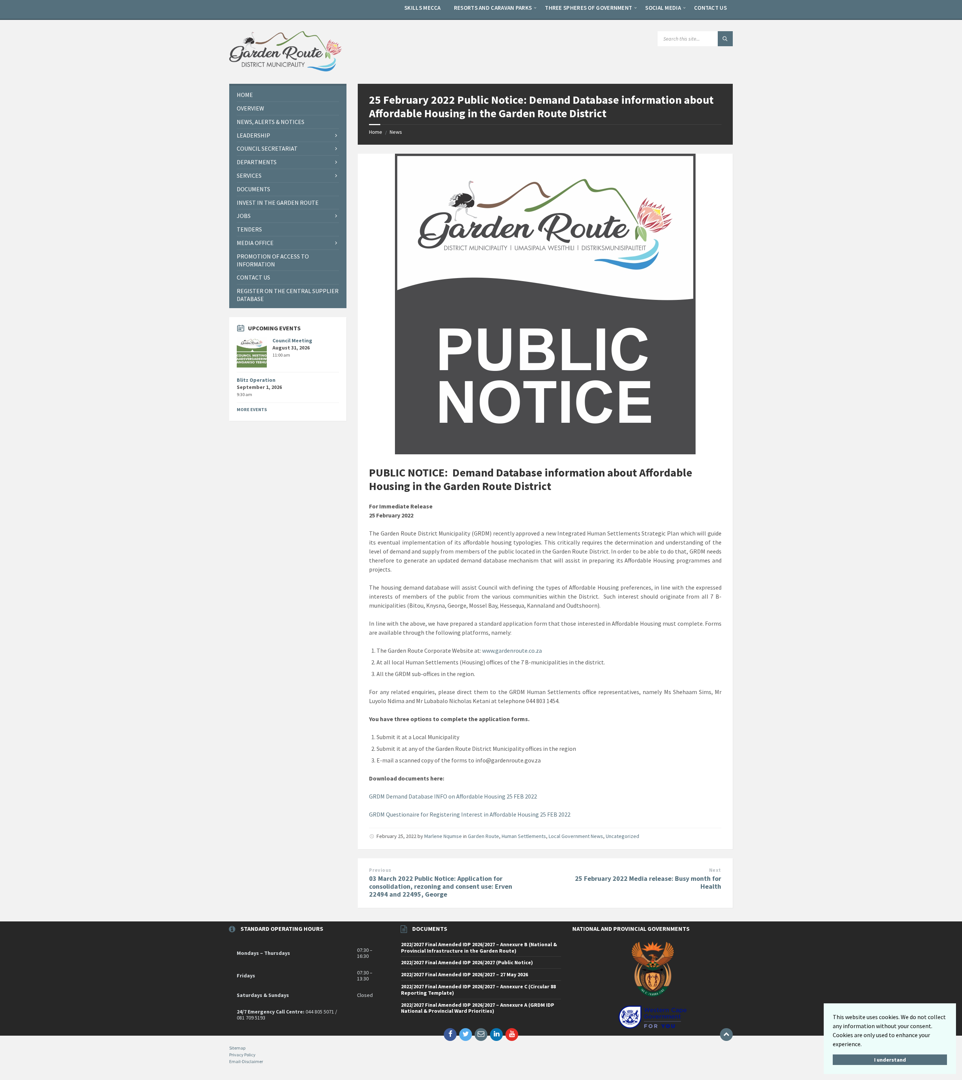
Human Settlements (524, 836)
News (396, 132)
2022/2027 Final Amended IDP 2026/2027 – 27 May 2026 (464, 974)
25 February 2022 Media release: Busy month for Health (648, 882)
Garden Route (483, 836)
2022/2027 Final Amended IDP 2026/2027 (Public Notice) (467, 962)
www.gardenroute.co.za (512, 650)
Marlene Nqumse (443, 836)
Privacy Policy (242, 1054)
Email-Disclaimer (246, 1061)
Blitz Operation (256, 380)
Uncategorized (622, 836)
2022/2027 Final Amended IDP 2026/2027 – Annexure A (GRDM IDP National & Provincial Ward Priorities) (477, 1008)
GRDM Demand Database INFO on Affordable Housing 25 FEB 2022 (453, 796)
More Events (252, 409)
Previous (380, 870)
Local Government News (576, 836)
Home (375, 132)
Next (715, 870)
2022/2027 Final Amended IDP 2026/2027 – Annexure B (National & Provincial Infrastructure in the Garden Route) (479, 947)
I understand (890, 1059)
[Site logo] (285, 69)
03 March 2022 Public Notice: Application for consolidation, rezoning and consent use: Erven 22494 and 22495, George (440, 886)
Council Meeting (292, 340)
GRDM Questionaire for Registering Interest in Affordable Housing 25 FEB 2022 (469, 814)
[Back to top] (726, 1034)
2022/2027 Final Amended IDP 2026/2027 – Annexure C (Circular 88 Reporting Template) (478, 989)
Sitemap (237, 1048)
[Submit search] (725, 38)
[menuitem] (422, 7)
